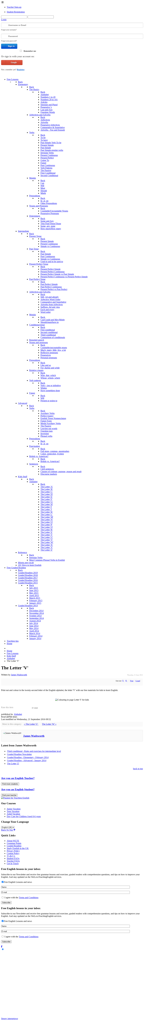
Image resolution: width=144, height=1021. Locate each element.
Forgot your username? (9, 30)
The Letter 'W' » (49, 724)
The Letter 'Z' (13, 763)
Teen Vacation (13, 811)
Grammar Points (14, 843)
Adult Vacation (13, 814)
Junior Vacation (14, 809)
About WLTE (13, 841)
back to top (138, 768)
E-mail (138, 681)
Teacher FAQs (13, 861)
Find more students (10, 784)
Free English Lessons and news (18, 882)
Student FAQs (13, 858)
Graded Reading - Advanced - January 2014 (26, 760)
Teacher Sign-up (14, 7)
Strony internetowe (9, 1018)
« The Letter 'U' (31, 724)
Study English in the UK (18, 848)
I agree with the (21, 897)
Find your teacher (9, 795)
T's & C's (11, 856)
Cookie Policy (13, 853)
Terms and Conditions (28, 897)
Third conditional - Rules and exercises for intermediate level (34, 751)
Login (3, 19)
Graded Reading (14, 846)
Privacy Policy (13, 851)
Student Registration (16, 12)
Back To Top (7, 830)
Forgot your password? (9, 41)
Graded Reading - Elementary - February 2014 (28, 757)
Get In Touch (13, 863)
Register (21, 69)
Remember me (30, 51)
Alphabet (18, 714)
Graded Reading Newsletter (19, 754)
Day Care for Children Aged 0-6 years (24, 816)
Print (131, 681)
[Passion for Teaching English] (15, 798)
